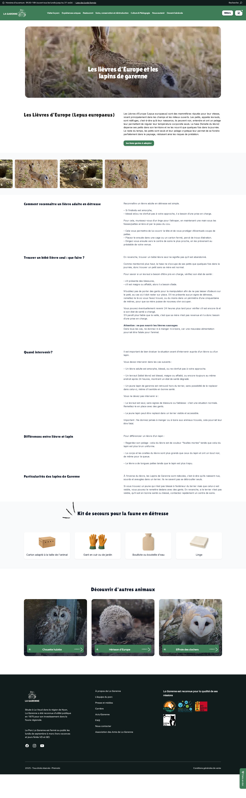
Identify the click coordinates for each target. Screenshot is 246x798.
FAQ (97, 720)
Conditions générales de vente (207, 768)
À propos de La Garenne (108, 691)
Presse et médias (104, 702)
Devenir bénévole (175, 13)
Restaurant (88, 13)
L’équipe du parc (104, 697)
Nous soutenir (158, 13)
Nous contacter (103, 726)
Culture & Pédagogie (140, 13)
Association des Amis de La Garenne (114, 732)
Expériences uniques (71, 13)
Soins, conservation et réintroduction (112, 13)
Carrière (99, 708)
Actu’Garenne (102, 714)
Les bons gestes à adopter (139, 143)
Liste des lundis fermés (86, 2)
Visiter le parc (53, 13)
